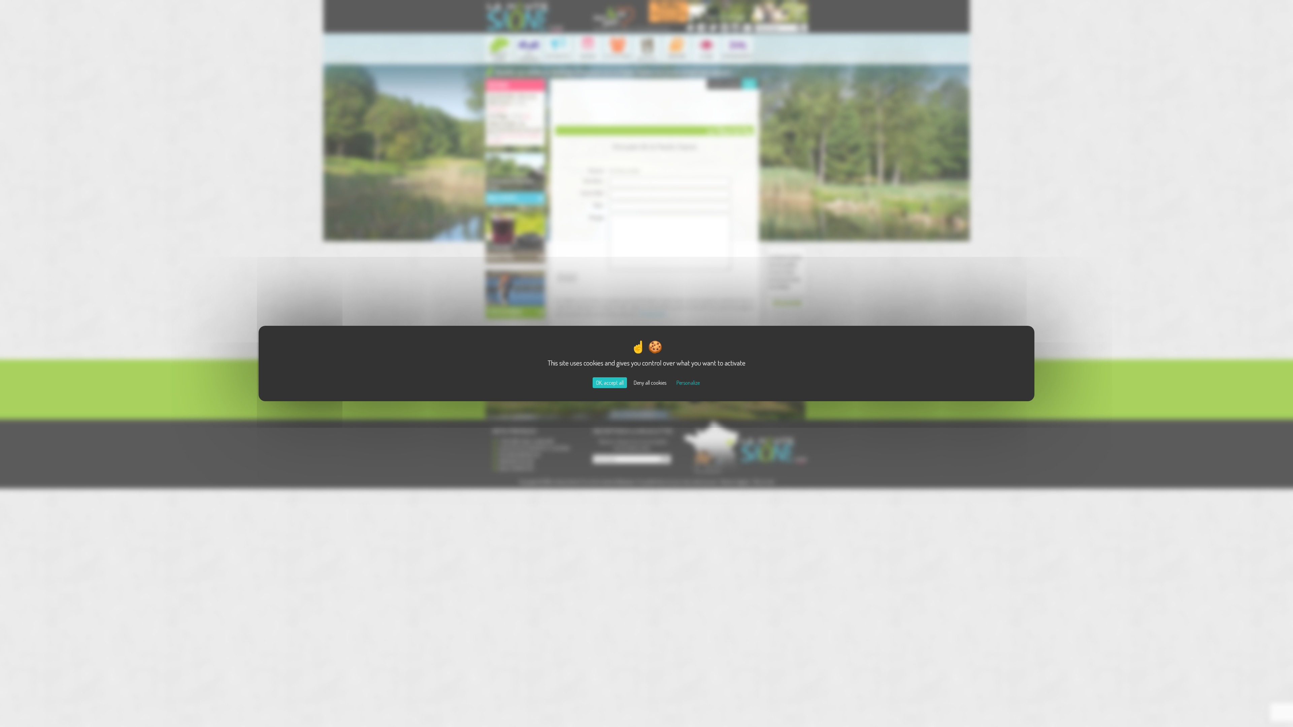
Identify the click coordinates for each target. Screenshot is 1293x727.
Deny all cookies (650, 382)
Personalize (688, 382)
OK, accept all (610, 382)
